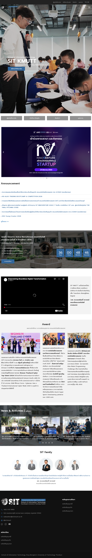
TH (86, 2)
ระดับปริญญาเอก (67, 511)
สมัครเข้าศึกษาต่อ (16, 69)
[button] (3, 152)
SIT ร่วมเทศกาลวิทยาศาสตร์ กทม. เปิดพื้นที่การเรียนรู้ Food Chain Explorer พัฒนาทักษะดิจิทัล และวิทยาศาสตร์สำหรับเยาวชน (76, 438)
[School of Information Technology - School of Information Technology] (9, 7)
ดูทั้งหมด (28, 411)
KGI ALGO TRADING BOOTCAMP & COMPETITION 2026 (22, 196)
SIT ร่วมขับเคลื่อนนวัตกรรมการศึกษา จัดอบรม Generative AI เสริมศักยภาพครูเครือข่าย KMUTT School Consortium (46, 438)
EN (88, 2)
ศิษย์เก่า (75, 2)
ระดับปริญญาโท (67, 507)
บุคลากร (81, 2)
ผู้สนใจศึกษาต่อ (57, 2)
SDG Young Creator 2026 (11, 216)
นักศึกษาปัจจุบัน (67, 2)
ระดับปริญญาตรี (67, 504)
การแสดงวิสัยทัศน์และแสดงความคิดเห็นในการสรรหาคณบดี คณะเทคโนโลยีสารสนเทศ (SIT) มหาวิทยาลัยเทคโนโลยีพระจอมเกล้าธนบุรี (43, 201)
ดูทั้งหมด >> (5, 221)
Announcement (10, 183)
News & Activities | (13, 411)
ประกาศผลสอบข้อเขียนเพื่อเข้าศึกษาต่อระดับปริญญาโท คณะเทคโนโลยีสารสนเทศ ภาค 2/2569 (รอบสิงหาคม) (36, 192)
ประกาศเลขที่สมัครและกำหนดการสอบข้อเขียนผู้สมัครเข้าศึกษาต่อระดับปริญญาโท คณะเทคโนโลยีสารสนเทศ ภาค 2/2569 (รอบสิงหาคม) (44, 212)
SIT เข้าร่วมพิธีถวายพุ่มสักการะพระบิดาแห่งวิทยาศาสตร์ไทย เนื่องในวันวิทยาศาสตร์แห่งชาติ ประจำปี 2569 (15, 438)
